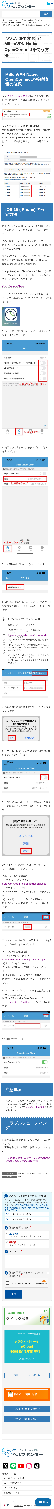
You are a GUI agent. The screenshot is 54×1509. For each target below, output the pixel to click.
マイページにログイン (18, 96)
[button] (27, 1375)
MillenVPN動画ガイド (12, 1483)
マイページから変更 (19, 1002)
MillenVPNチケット (11, 1488)
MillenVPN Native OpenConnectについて (34, 1173)
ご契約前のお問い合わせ (22, 1219)
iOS (19, 1177)
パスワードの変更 (35, 1107)
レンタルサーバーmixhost (14, 1478)
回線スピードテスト (11, 1493)
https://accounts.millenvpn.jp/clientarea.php (28, 635)
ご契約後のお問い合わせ (22, 1214)
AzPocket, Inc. (17, 1506)
